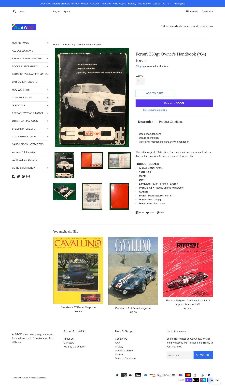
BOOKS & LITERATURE (30, 66)
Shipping (140, 66)
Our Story (69, 342)
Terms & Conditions (125, 358)
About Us (69, 338)
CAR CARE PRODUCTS (24, 82)
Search (119, 354)
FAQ (117, 342)
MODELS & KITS (30, 89)
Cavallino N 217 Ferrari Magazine (133, 308)
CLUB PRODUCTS (30, 97)
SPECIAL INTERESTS (30, 128)
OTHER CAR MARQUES (30, 121)
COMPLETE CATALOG (30, 136)
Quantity (139, 76)
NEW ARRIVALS (30, 42)
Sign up (67, 11)
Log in (56, 11)
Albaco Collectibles (37, 378)
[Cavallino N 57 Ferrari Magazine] (78, 270)
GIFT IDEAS (30, 105)
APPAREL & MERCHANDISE (30, 58)
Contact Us (121, 338)
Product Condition (171, 121)
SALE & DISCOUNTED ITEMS (27, 144)
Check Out (207, 11)
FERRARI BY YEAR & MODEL (30, 113)
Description (145, 121)
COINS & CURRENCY (30, 167)
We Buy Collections (74, 346)
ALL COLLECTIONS (22, 50)
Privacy (119, 346)
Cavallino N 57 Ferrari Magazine (78, 307)
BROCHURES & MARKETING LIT (30, 74)
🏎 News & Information (24, 152)
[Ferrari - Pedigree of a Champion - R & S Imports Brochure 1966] (188, 267)
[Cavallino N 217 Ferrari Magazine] (133, 271)
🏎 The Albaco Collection (25, 160)
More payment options (155, 110)
